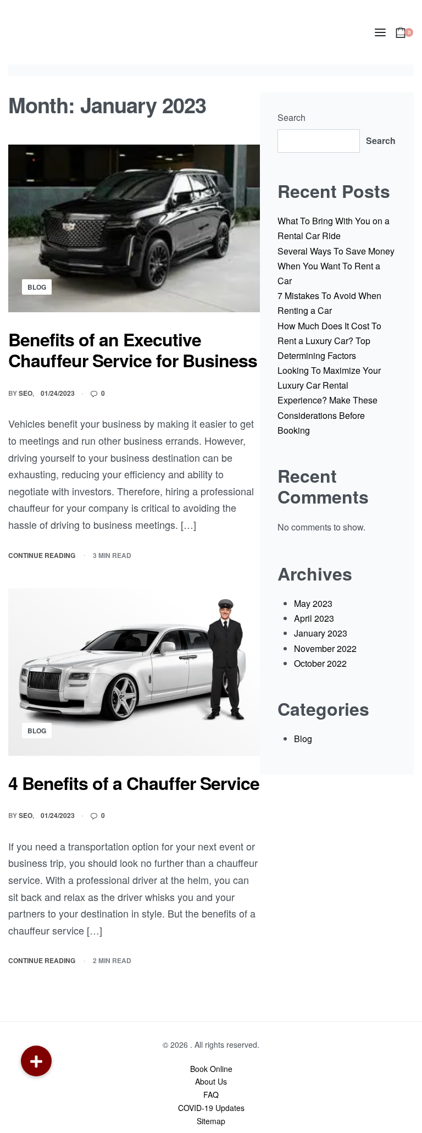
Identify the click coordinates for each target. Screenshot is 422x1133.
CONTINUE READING (41, 555)
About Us (211, 1081)
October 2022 (320, 663)
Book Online (211, 1068)
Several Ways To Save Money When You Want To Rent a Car (336, 266)
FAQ (211, 1094)
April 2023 (314, 618)
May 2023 (313, 603)
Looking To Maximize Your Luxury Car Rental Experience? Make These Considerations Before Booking (329, 400)
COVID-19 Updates (211, 1107)
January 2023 (320, 633)
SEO (25, 393)
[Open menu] (380, 32)
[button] (36, 1061)
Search (291, 117)
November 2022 (325, 648)
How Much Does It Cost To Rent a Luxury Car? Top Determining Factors (329, 340)
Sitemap (211, 1120)
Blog (36, 287)
